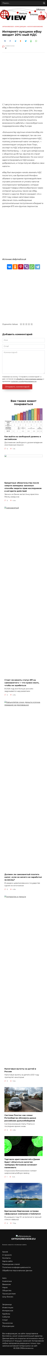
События (6, 1317)
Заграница (7, 1304)
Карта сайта (7, 1261)
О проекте (7, 1255)
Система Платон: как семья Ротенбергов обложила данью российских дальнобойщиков (20, 1118)
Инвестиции (7, 1308)
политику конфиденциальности (23, 381)
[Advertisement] (23, 79)
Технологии (7, 1323)
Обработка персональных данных (17, 1271)
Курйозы (6, 1314)
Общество (6, 1291)
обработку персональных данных (29, 379)
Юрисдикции (20, 26)
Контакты (6, 1258)
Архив (5, 1252)
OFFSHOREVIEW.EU (23, 1238)
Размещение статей (11, 1264)
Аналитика (7, 1281)
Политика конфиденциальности (16, 1267)
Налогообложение (35, 26)
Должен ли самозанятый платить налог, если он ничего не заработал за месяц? (23, 877)
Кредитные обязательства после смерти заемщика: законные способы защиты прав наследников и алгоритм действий (23, 487)
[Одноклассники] (15, 266)
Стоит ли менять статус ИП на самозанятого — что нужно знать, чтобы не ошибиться (21, 683)
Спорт (5, 1320)
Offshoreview (8, 26)
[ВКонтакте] (9, 266)
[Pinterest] (20, 266)
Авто (4, 1278)
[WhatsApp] (31, 266)
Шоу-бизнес (7, 1297)
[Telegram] (37, 266)
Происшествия (9, 1294)
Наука (4, 1287)
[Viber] (26, 266)
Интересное (7, 1311)
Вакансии (6, 1284)
